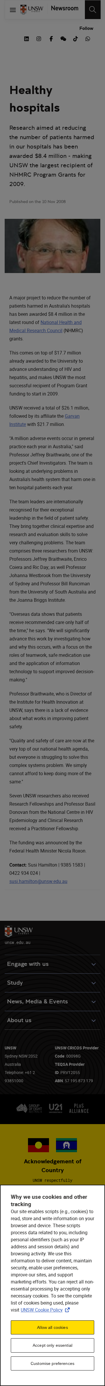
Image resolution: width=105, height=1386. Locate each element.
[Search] (93, 9)
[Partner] (63, 10)
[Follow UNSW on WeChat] (63, 38)
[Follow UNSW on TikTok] (75, 38)
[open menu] (12, 9)
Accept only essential (52, 1345)
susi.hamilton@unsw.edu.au (38, 881)
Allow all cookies (52, 1327)
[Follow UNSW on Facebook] (51, 38)
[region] (52, 1285)
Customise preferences (52, 1363)
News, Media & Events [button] (37, 1001)
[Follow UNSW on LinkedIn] (26, 38)
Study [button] (15, 982)
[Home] (31, 10)
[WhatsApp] (88, 38)
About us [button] (19, 1020)
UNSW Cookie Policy (46, 1310)
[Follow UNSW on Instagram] (39, 38)
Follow (86, 28)
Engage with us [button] (28, 964)
